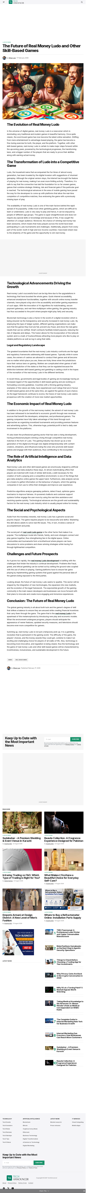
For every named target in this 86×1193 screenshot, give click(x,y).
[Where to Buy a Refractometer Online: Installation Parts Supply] (63, 900)
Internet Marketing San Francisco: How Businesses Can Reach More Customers (69, 1035)
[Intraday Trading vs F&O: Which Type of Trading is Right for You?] (22, 860)
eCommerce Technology (31, 1142)
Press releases (55, 1125)
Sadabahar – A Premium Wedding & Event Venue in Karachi (68, 1049)
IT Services (76, 1119)
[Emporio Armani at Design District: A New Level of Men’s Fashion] (22, 900)
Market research (56, 1122)
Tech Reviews (7, 1132)
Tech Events (7, 1122)
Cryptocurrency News (30, 1129)
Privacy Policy (69, 744)
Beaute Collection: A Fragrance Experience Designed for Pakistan (67, 1063)
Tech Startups (7, 1135)
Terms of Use (33, 1168)
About (4, 1183)
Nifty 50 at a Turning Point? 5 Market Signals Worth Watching (70, 990)
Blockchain (26, 1122)
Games (10, 659)
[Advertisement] (44, 21)
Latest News (7, 42)
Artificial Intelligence (31, 1119)
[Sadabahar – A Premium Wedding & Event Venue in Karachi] (22, 823)
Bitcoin (25, 1125)
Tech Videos (7, 1142)
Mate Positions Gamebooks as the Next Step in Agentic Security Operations (69, 948)
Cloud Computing (77, 1122)
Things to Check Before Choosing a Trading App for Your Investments (69, 962)
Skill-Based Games (21, 659)
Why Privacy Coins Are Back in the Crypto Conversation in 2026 (70, 976)
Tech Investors (7, 1125)
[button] (4, 2)
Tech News (6, 1129)
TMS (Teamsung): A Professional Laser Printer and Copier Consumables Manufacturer (68, 933)
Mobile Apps (76, 1125)
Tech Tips (6, 1139)
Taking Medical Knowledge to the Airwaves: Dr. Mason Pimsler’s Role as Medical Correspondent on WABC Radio (70, 1005)
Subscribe (75, 739)
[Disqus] (43, 701)
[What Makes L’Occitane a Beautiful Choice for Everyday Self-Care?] (63, 860)
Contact (30, 1183)
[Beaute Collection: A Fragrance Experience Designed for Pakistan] (63, 823)
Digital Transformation (30, 1139)
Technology (7, 1119)
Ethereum (26, 1132)
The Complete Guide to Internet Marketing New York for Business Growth (69, 1021)
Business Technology (30, 1135)
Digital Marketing (28, 1145)
